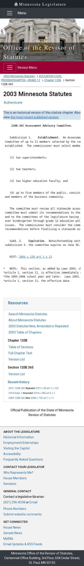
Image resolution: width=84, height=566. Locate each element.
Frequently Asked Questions (23, 459)
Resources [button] (18, 302)
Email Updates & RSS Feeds (22, 544)
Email (33, 502)
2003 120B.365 (17, 398)
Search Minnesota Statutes (28, 314)
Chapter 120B (52, 80)
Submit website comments (22, 514)
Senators (9, 484)
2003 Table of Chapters (25, 332)
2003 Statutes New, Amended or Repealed (39, 326)
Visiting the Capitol (16, 448)
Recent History (18, 382)
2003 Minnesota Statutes (19, 76)
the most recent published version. (35, 117)
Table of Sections (21, 347)
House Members (15, 478)
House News (12, 527)
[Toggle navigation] (9, 13)
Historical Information (18, 437)
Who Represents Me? (18, 472)
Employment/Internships (21, 443)
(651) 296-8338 (14, 502)
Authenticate (13, 102)
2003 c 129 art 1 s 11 (42, 398)
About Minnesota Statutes (27, 320)
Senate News (12, 533)
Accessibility (12, 454)
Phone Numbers (14, 508)
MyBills (8, 538)
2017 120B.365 (17, 388)
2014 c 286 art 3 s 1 (44, 393)
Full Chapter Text (20, 353)
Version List (17, 359)
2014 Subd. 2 (15, 393)
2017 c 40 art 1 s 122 (47, 388)
